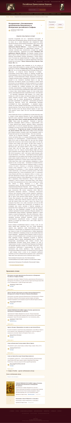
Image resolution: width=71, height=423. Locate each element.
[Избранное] (34, 1)
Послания (11, 16)
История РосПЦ (39, 1)
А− (37, 33)
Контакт (59, 13)
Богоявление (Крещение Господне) (16, 265)
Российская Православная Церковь (37, 4)
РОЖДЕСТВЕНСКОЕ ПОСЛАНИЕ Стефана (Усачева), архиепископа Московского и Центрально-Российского (29, 384)
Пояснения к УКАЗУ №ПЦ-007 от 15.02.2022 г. (27, 398)
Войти (63, 1)
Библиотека (46, 13)
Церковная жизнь (38, 13)
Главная (12, 13)
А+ (41, 33)
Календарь (53, 13)
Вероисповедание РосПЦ (55, 1)
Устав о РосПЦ (46, 1)
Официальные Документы (27, 13)
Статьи (17, 13)
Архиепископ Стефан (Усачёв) (17, 29)
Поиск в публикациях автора (13, 374)
